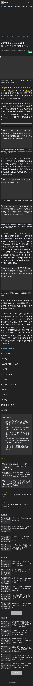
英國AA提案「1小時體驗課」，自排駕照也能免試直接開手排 (22, 539)
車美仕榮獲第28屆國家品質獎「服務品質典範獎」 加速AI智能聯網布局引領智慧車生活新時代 (17, 440)
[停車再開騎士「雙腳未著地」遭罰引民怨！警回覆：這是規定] (6, 605)
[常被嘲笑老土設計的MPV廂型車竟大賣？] (7, 466)
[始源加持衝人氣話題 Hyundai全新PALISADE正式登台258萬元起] (6, 641)
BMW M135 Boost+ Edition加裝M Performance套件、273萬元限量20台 (21, 666)
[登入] (28, 2)
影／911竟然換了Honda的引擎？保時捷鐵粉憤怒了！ (22, 571)
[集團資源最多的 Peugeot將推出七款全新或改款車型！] (6, 529)
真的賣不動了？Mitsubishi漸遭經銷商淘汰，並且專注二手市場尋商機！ (21, 563)
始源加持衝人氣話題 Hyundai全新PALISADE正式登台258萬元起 (17, 428)
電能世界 (24, 6)
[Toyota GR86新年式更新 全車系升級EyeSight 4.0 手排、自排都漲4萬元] (6, 547)
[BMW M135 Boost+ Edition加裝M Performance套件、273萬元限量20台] (6, 666)
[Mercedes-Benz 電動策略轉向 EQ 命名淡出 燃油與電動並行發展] (6, 588)
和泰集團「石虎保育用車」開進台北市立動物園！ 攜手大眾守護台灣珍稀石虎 (17, 423)
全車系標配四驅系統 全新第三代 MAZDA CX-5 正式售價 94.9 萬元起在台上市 (21, 624)
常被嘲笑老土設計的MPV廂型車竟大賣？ (20, 465)
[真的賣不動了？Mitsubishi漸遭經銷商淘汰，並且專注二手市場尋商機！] (6, 563)
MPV (3, 37)
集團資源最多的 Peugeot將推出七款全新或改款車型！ (21, 527)
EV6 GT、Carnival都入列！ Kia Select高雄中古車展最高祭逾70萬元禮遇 (17, 447)
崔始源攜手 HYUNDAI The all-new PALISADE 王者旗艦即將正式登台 (22, 649)
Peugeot (11, 40)
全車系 (19, 37)
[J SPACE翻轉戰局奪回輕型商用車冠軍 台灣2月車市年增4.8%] (6, 597)
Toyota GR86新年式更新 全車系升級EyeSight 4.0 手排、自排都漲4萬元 (17, 434)
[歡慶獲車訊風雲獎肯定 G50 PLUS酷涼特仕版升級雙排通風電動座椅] (7, 475)
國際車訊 (17, 6)
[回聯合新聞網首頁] (2, 2)
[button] (31, 2)
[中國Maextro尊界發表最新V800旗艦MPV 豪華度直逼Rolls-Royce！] (7, 483)
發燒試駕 (10, 6)
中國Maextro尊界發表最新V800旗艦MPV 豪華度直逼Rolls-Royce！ (21, 483)
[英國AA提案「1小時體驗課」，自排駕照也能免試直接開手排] (6, 539)
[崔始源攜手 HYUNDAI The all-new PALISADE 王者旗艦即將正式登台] (6, 649)
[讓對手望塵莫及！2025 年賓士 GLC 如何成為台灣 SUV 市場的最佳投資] (6, 580)
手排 (8, 37)
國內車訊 (3, 6)
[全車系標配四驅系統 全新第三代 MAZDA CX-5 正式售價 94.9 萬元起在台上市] (6, 624)
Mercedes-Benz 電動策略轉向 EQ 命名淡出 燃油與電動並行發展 (22, 588)
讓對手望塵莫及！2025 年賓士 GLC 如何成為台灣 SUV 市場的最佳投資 (22, 580)
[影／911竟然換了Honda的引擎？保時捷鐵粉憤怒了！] (6, 572)
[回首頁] (8, 2)
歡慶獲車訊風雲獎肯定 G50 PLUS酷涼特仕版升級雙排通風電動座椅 (21, 475)
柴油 (13, 37)
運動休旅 (25, 37)
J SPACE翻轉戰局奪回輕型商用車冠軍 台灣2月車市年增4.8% (22, 597)
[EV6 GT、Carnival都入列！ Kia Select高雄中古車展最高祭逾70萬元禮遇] (6, 657)
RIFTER (4, 40)
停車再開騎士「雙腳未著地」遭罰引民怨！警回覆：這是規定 (22, 605)
